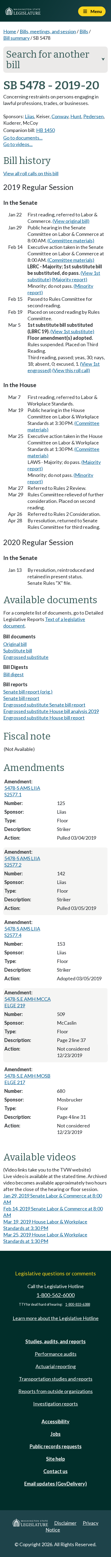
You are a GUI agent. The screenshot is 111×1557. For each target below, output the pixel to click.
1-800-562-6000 (55, 1295)
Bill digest (13, 674)
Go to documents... (23, 138)
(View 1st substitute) (72, 331)
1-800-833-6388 (77, 1304)
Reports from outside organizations (55, 1391)
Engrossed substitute (25, 657)
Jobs (55, 1434)
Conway (59, 116)
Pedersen (93, 116)
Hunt (75, 116)
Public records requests (56, 1446)
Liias (29, 116)
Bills (83, 31)
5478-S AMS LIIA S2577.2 (22, 861)
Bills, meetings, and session (48, 31)
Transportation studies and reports (55, 1379)
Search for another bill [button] (55, 60)
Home (9, 31)
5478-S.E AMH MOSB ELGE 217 (27, 1079)
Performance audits (56, 1354)
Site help (55, 1459)
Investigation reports (55, 1404)
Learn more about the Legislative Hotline (56, 1318)
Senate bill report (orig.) (28, 692)
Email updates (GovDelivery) (55, 1484)
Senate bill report (21, 698)
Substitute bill (17, 651)
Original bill (15, 644)
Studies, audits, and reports (55, 1341)
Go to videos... (18, 144)
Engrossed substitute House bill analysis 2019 (51, 711)
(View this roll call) (71, 370)
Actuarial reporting (56, 1366)
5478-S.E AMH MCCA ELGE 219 (27, 1002)
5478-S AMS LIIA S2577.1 (22, 791)
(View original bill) (71, 221)
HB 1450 (45, 130)
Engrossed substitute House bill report (44, 718)
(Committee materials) (70, 240)
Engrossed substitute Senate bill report (44, 705)
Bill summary (16, 38)
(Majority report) (69, 279)
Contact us (55, 1471)
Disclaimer (65, 1523)
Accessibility (55, 1421)
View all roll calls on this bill (30, 173)
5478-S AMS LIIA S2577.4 (22, 932)
